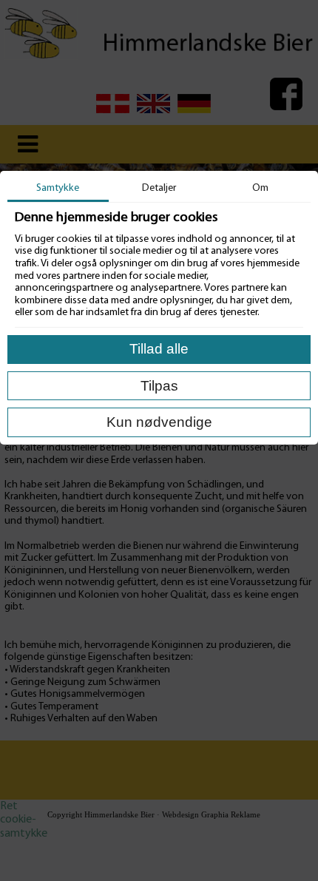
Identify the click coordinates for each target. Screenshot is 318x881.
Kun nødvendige (159, 422)
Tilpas (159, 386)
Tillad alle (159, 349)
